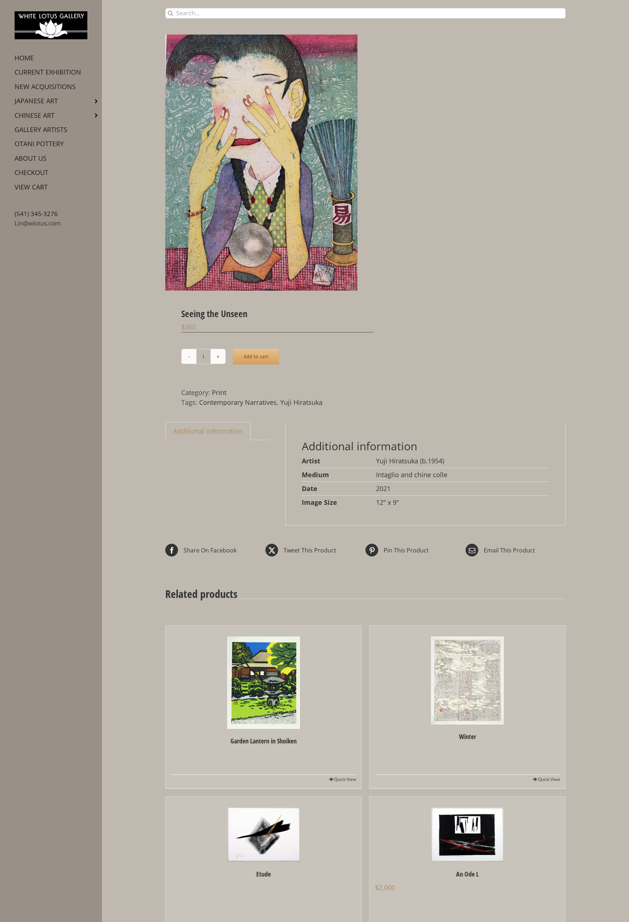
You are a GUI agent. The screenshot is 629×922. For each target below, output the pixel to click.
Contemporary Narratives (238, 402)
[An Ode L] (467, 829)
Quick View (345, 779)
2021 (383, 488)
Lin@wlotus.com (38, 223)
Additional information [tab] (208, 431)
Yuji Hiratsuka (301, 402)
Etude (263, 874)
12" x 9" (387, 502)
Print (219, 392)
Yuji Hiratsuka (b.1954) (410, 460)
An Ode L (467, 874)
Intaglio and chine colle (411, 474)
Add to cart (256, 356)
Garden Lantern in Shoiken (263, 741)
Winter (467, 736)
